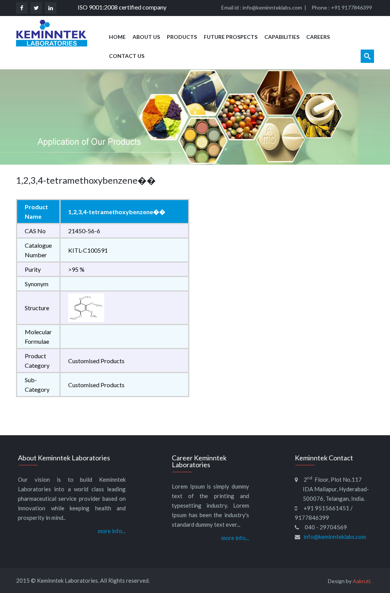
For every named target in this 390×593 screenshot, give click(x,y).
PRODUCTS (182, 37)
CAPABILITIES (281, 37)
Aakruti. (362, 581)
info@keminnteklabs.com (272, 7)
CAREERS (318, 37)
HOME (117, 37)
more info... (112, 530)
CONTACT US (126, 56)
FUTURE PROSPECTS (230, 37)
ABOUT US (146, 37)
